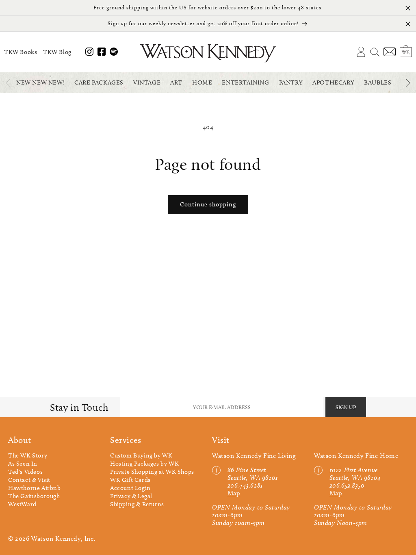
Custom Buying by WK (141, 455)
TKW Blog (57, 52)
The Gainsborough (34, 496)
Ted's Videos (25, 471)
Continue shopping (208, 204)
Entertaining (245, 82)
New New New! (40, 82)
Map (234, 493)
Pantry (291, 82)
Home (202, 82)
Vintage (146, 82)
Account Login (130, 488)
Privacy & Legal (131, 496)
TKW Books (20, 52)
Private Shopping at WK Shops (152, 471)
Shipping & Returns (137, 504)
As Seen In (22, 463)
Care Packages (99, 82)
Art (176, 82)
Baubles (377, 82)
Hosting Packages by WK (144, 463)
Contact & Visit (29, 479)
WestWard (22, 504)
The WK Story (27, 455)
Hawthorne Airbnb (34, 488)
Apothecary (333, 82)
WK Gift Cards (130, 479)
